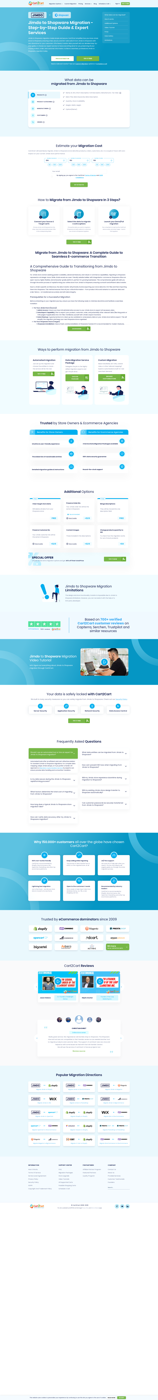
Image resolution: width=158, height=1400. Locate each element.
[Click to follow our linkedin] (127, 1206)
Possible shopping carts (67, 1185)
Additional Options (111, 23)
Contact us (112, 1169)
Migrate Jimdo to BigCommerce (113, 1103)
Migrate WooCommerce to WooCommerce (114, 1143)
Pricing (80, 4)
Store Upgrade (64, 1176)
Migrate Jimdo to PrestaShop (79, 1103)
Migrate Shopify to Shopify (79, 1116)
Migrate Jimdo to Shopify (44, 1089)
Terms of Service (34, 1173)
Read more (111, 1398)
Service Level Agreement (37, 1176)
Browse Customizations (109, 377)
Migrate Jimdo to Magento (113, 1089)
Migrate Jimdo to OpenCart (44, 1116)
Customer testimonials (116, 1179)
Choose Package (75, 378)
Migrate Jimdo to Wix (44, 1103)
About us (111, 1173)
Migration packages (66, 1173)
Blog (95, 4)
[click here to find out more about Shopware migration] (62, 15)
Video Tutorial (109, 27)
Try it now (113, 559)
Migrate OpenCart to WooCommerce (44, 1130)
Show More (76, 329)
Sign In (117, 4)
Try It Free (88, 58)
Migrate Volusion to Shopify (79, 1130)
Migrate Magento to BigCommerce (44, 1143)
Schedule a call (101, 64)
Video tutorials (64, 1179)
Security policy (33, 1182)
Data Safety (109, 36)
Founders (111, 1182)
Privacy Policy (85, 1208)
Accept (121, 1398)
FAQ (60, 1169)
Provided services (114, 1176)
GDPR (30, 1185)
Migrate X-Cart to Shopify (79, 1143)
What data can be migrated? (115, 15)
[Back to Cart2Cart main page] (36, 5)
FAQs (106, 32)
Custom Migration (70, 4)
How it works (109, 19)
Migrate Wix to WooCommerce (114, 1116)
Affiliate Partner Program (92, 1169)
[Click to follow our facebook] (117, 1206)
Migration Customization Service (51, 768)
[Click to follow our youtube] (122, 1206)
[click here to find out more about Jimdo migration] (37, 15)
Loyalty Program (89, 1176)
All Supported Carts (66, 1182)
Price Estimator (62, 59)
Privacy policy (33, 1179)
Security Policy (121, 699)
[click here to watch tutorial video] (104, 662)
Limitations (108, 40)
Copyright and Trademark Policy (40, 1189)
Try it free (125, 4)
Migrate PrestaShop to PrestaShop (114, 1130)
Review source (79, 1051)
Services (87, 4)
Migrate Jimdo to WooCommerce (79, 1089)
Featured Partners (89, 1173)
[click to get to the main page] (37, 1206)
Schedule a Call (104, 4)
